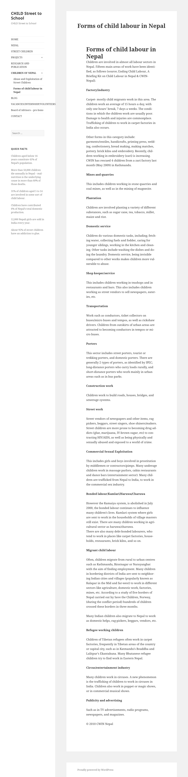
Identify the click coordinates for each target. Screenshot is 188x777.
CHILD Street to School (26, 16)
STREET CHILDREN (22, 51)
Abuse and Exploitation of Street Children (27, 80)
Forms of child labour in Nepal (27, 90)
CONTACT (16, 116)
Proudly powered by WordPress (95, 769)
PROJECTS (16, 57)
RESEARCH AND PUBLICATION (20, 65)
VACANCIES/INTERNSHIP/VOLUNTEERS (27, 104)
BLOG (14, 98)
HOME (14, 39)
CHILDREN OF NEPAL (23, 73)
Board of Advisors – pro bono (27, 110)
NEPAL (15, 45)
